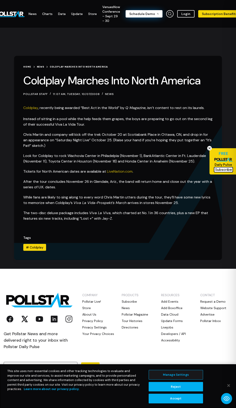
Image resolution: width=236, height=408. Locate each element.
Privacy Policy (92, 321)
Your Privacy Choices (98, 334)
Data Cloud (169, 314)
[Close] (229, 386)
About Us (89, 314)
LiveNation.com (120, 171)
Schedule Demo (142, 14)
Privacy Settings (94, 327)
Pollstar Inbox (210, 321)
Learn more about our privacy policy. (51, 389)
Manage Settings (176, 375)
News (109, 94)
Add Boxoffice (172, 308)
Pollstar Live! (91, 301)
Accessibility (170, 340)
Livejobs (167, 327)
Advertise (207, 314)
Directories (130, 327)
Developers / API (173, 334)
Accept (175, 398)
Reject (176, 387)
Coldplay (30, 107)
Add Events (169, 301)
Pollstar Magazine (135, 314)
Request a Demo (213, 301)
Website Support (213, 308)
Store (86, 308)
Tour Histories (132, 321)
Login (185, 14)
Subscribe (129, 301)
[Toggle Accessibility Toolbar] (227, 399)
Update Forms (172, 321)
